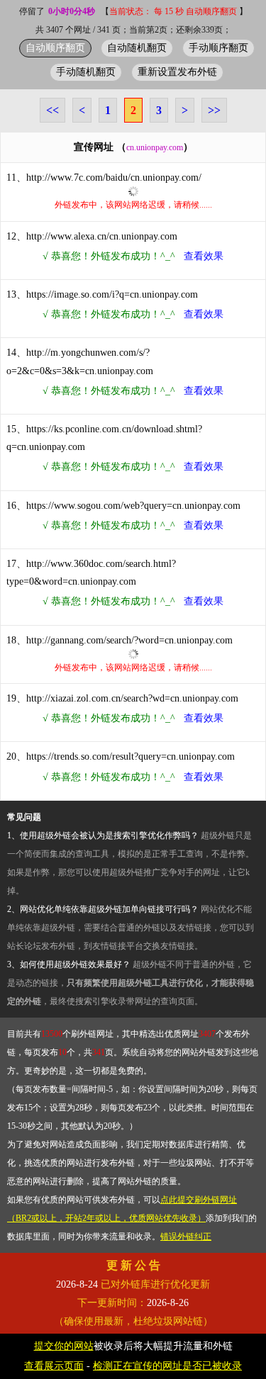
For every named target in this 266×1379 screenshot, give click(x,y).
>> (214, 110)
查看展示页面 (54, 1366)
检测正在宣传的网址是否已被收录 (167, 1366)
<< (52, 110)
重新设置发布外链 (177, 71)
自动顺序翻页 (55, 47)
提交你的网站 (64, 1346)
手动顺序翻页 (218, 47)
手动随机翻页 (86, 71)
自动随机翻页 (137, 47)
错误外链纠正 (185, 1237)
